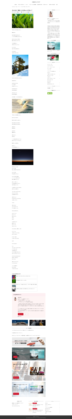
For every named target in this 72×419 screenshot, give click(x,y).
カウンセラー (49, 64)
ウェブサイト (20, 316)
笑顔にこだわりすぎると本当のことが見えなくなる (23, 276)
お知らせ (46, 403)
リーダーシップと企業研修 (50, 71)
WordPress (44, 417)
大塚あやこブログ (36, 2)
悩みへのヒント (49, 75)
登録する (15, 356)
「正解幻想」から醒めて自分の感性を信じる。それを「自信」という (25, 288)
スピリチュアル (49, 65)
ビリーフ (48, 68)
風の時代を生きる (47, 408)
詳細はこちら (21, 314)
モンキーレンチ (36, 417)
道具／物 (48, 81)
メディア (48, 69)
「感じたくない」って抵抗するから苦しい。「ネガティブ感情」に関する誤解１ (26, 284)
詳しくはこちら (16, 377)
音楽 (48, 82)
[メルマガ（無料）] (53, 45)
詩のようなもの (49, 79)
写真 (48, 72)
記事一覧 (26, 314)
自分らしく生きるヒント (50, 78)
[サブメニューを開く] (59, 67)
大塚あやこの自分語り (48, 411)
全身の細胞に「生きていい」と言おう (21, 280)
